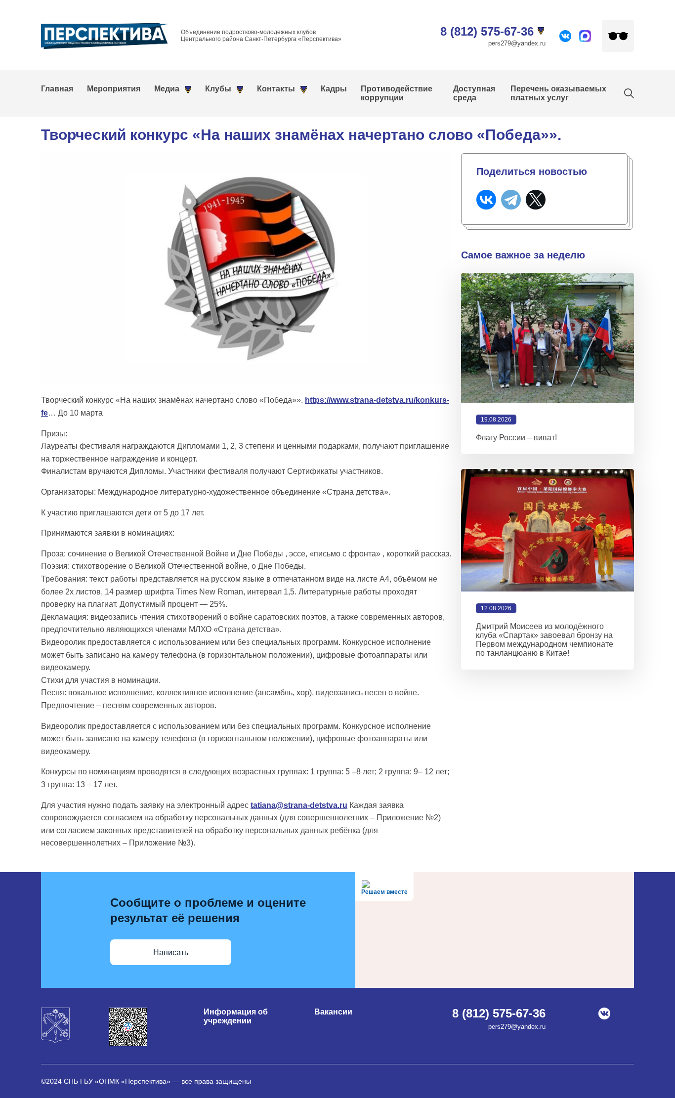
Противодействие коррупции (396, 93)
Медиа (166, 88)
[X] (536, 200)
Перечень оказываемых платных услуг (558, 93)
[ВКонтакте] (486, 200)
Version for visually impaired (618, 36)
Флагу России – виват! (516, 437)
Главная (57, 88)
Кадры (334, 88)
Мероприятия (113, 88)
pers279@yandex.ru (517, 43)
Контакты (276, 88)
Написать (170, 952)
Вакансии (333, 1012)
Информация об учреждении (236, 1016)
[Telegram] (511, 200)
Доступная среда (474, 93)
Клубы (218, 88)
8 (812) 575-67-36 (487, 31)
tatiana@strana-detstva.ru (299, 805)
